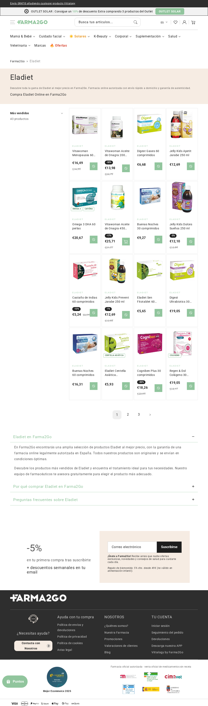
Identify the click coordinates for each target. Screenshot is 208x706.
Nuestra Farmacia (116, 632)
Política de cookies (70, 643)
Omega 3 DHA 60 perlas (83, 226)
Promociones (113, 639)
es (162, 22)
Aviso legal (64, 649)
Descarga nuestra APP (167, 645)
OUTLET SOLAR (170, 11)
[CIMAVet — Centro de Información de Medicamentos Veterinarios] (173, 676)
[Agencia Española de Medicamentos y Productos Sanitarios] (128, 676)
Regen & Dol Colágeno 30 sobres (178, 373)
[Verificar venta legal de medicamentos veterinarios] (128, 689)
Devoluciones (161, 639)
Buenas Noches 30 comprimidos (148, 226)
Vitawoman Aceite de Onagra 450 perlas (117, 227)
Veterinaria (18, 45)
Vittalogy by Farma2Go (167, 652)
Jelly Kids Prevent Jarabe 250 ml (117, 299)
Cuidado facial (50, 36)
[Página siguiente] (149, 414)
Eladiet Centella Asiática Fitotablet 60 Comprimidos (115, 373)
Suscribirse (169, 547)
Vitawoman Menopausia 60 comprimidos (82, 153)
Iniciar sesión (161, 625)
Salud (172, 36)
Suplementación (148, 36)
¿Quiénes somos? (116, 625)
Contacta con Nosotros (31, 645)
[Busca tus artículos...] (135, 22)
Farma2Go (17, 61)
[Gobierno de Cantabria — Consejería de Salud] (173, 689)
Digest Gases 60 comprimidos (148, 153)
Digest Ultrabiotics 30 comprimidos (180, 300)
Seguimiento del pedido (167, 632)
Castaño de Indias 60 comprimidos (84, 299)
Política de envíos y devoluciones (70, 627)
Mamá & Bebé (21, 36)
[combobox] (108, 22)
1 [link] (117, 415)
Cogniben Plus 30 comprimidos (149, 373)
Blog (107, 652)
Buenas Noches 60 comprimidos (83, 373)
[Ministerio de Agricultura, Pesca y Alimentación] (150, 689)
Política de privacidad (72, 636)
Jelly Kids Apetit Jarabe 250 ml (181, 153)
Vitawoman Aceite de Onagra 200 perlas (117, 153)
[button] (193, 22)
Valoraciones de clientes (121, 645)
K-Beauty (101, 36)
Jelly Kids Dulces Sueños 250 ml (181, 226)
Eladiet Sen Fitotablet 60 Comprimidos (146, 300)
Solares (80, 36)
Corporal (121, 36)
